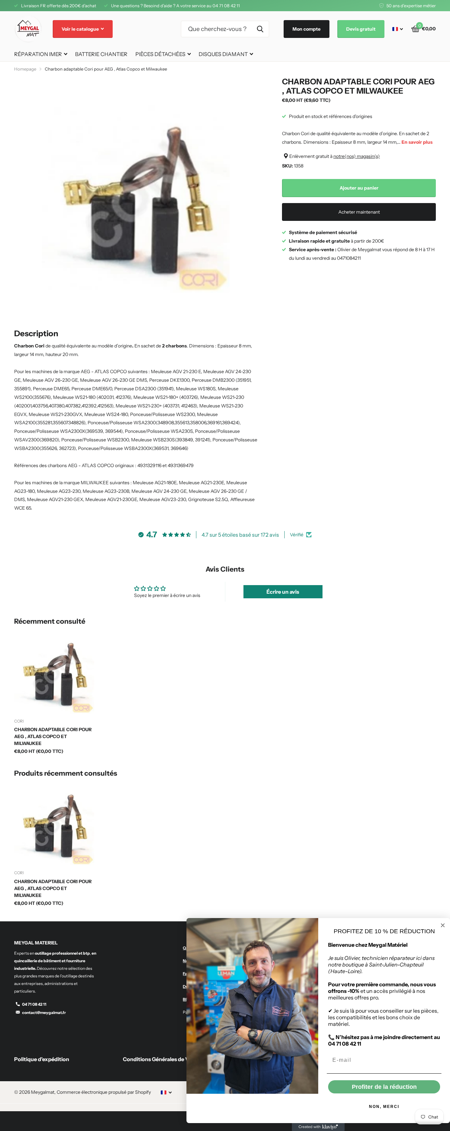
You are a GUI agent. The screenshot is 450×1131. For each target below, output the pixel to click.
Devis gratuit (361, 29)
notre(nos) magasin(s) (356, 156)
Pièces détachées (160, 54)
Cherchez (260, 29)
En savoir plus (417, 142)
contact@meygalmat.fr (44, 1012)
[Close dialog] (443, 925)
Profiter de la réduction (384, 1087)
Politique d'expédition (41, 1059)
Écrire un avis (283, 591)
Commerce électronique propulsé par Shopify (104, 1092)
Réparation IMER (38, 54)
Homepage (25, 69)
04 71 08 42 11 (34, 1004)
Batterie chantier (101, 54)
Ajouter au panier (359, 188)
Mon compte (307, 29)
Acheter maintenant (359, 212)
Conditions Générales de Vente (161, 1059)
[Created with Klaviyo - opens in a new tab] (318, 1127)
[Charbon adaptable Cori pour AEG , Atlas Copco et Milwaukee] (54, 674)
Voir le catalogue (81, 29)
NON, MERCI (384, 1106)
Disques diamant (223, 54)
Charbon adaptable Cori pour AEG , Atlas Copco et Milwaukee (53, 736)
